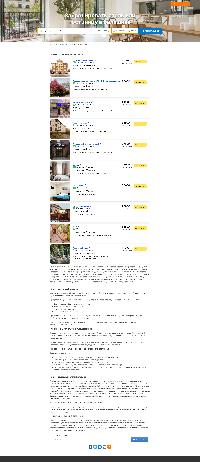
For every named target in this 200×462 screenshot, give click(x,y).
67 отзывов (79, 208)
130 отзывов (80, 62)
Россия (71, 44)
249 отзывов (79, 125)
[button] (124, 31)
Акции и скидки (62, 435)
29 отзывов (80, 229)
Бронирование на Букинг (58, 44)
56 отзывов (80, 83)
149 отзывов (80, 104)
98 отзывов (80, 167)
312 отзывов (79, 250)
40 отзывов (80, 188)
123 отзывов (80, 146)
